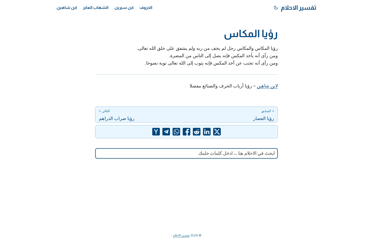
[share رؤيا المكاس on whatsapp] (176, 131)
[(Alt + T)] (276, 7)
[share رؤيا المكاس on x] (217, 131)
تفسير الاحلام (298, 7)
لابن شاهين (267, 85)
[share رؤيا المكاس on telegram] (166, 131)
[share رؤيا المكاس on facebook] (186, 131)
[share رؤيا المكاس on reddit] (196, 131)
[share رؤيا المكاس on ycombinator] (156, 131)
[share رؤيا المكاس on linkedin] (207, 131)
